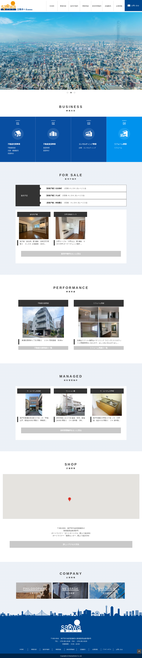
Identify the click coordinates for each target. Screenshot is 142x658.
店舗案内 (108, 6)
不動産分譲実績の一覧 (43, 348)
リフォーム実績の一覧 (99, 348)
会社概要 (107, 590)
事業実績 (85, 6)
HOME (52, 6)
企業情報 (119, 6)
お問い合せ (135, 5)
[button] (69, 499)
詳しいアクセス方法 (71, 544)
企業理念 (34, 590)
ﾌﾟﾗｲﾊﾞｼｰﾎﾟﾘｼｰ (107, 649)
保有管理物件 (96, 6)
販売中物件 (74, 6)
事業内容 (63, 6)
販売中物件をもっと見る (71, 254)
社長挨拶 (70, 590)
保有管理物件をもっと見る (71, 430)
